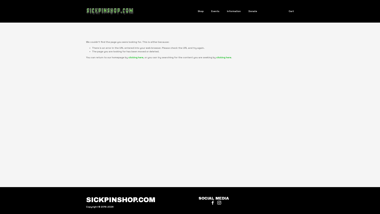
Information (234, 11)
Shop (201, 11)
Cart (291, 11)
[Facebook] (213, 203)
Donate (252, 11)
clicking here (135, 57)
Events (215, 11)
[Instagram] (219, 203)
